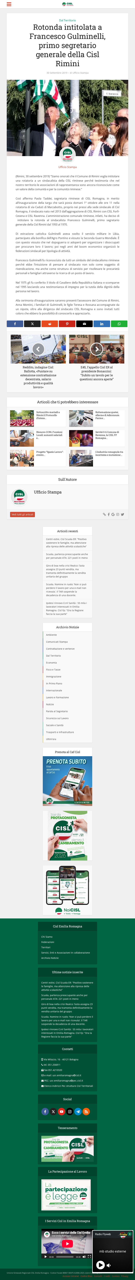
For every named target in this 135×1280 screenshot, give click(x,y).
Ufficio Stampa (81, 72)
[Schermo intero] (89, 1256)
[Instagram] (69, 1111)
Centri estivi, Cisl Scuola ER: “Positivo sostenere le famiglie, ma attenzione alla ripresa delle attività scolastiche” (66, 543)
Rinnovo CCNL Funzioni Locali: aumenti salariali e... (49, 435)
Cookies (116, 1276)
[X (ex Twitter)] (53, 1111)
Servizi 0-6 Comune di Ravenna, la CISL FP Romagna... (107, 435)
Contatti (98, 1276)
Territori (45, 947)
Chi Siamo (46, 936)
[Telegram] (78, 1111)
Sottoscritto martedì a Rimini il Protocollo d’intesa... (48, 415)
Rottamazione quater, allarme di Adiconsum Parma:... (107, 415)
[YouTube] (61, 1111)
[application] (67, 1243)
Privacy (124, 1276)
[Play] (45, 1256)
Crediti (107, 1276)
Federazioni (47, 942)
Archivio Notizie (50, 958)
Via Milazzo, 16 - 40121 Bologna (61, 1059)
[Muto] (84, 1256)
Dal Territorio (67, 20)
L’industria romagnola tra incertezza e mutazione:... (109, 453)
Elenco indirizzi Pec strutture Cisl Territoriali (68, 1085)
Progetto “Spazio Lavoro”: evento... (49, 453)
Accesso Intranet (71, 1276)
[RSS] (86, 1111)
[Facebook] (45, 1111)
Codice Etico (86, 1276)
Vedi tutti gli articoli (22, 514)
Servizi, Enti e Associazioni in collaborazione (65, 952)
